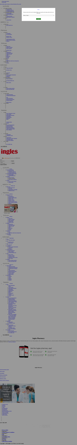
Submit (38, 18)
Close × (38, 9)
